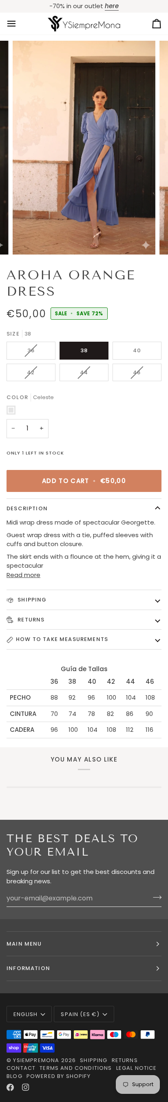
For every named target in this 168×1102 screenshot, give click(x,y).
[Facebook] (10, 1087)
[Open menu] (19, 24)
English (25, 1014)
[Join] (154, 897)
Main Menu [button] (24, 944)
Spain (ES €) (80, 1014)
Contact (21, 1068)
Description (27, 508)
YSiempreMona (36, 1060)
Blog (14, 1076)
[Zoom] (28, 239)
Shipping (31, 600)
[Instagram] (25, 1087)
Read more (23, 575)
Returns (30, 619)
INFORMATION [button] (28, 968)
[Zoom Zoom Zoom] (84, 148)
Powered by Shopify (59, 1076)
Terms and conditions (76, 1068)
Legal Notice (136, 1068)
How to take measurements (62, 639)
